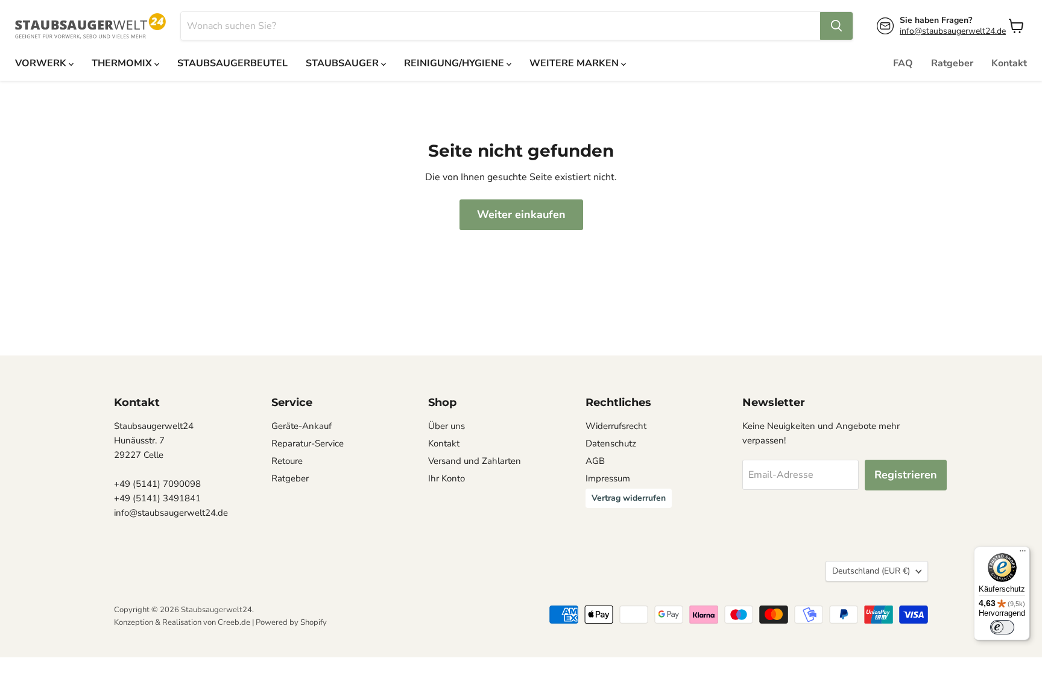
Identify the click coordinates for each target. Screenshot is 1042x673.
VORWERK (42, 63)
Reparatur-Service (307, 443)
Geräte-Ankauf (301, 426)
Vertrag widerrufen (629, 498)
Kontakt (1009, 63)
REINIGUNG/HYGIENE (455, 63)
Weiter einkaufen (521, 214)
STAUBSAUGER (343, 63)
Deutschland (871, 571)
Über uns (446, 426)
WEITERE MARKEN (575, 63)
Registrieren (905, 475)
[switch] (1002, 627)
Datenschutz (611, 443)
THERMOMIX (123, 63)
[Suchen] (836, 26)
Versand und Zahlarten (474, 461)
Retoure (287, 461)
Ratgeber (952, 63)
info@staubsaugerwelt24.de (953, 31)
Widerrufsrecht (616, 426)
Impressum (608, 478)
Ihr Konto (446, 478)
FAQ (903, 63)
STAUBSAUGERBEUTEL (232, 63)
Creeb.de (234, 622)
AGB (595, 461)
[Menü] (1022, 553)
